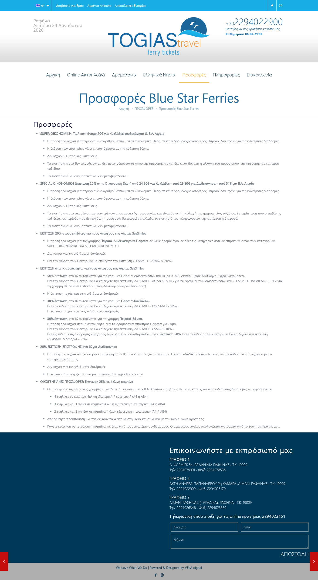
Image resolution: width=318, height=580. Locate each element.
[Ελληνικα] (42, 5)
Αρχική (124, 108)
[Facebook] (272, 5)
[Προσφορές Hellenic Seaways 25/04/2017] (314, 561)
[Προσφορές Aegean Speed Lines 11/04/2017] (4, 561)
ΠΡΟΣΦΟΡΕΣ (144, 108)
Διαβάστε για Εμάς (70, 5)
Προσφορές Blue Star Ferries (179, 108)
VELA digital (193, 567)
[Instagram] (281, 5)
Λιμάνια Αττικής (99, 5)
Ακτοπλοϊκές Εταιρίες (130, 5)
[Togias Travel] (159, 36)
